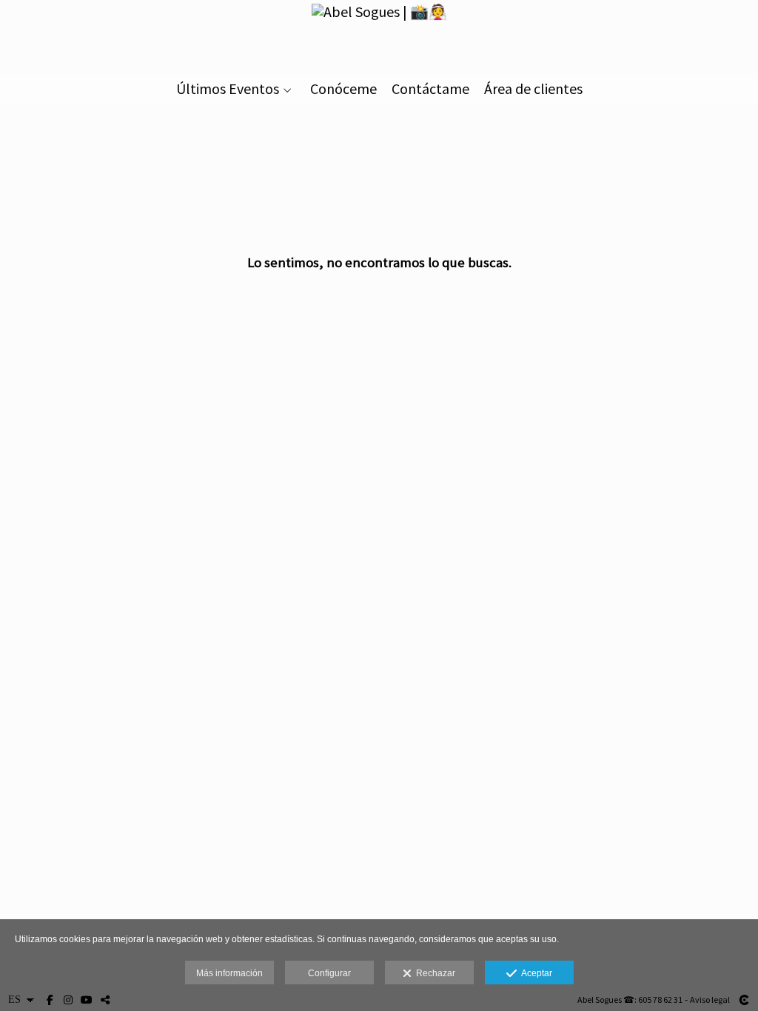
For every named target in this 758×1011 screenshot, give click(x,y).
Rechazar (433, 973)
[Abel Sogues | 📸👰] (379, 35)
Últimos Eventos (227, 89)
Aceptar (534, 973)
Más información (229, 973)
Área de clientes (533, 89)
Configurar (329, 973)
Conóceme (343, 89)
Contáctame (430, 89)
